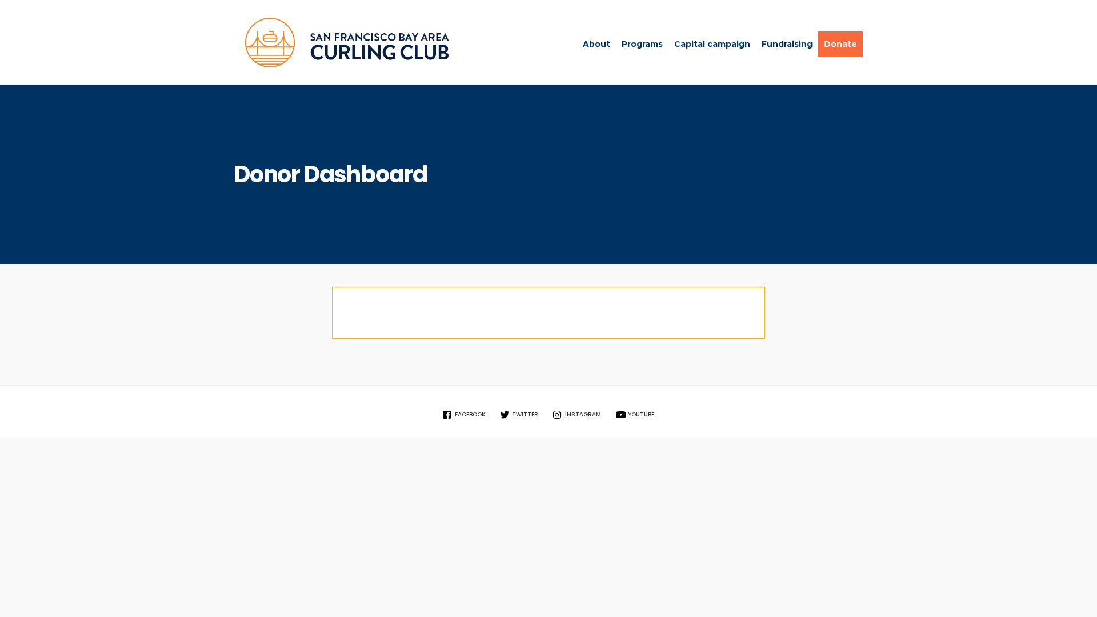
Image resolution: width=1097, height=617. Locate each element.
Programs (642, 44)
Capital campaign (712, 44)
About (596, 44)
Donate (840, 44)
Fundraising (787, 44)
